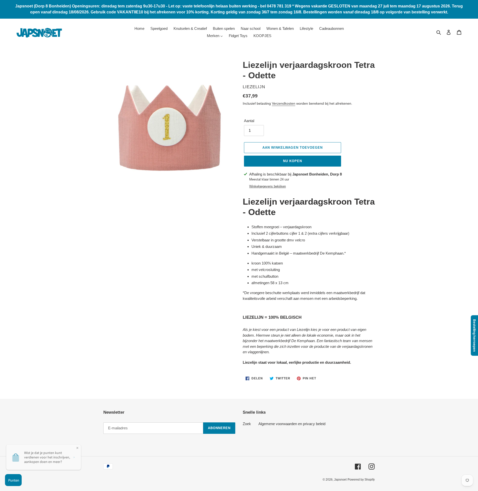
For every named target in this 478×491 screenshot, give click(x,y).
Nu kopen (292, 161)
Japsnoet (340, 479)
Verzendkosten (283, 103)
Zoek (247, 424)
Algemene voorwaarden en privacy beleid (291, 424)
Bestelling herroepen (475, 335)
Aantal (249, 121)
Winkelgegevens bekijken (267, 186)
